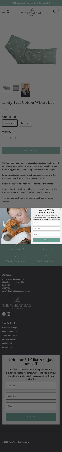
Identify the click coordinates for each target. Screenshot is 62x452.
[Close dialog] (60, 209)
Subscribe (46, 240)
